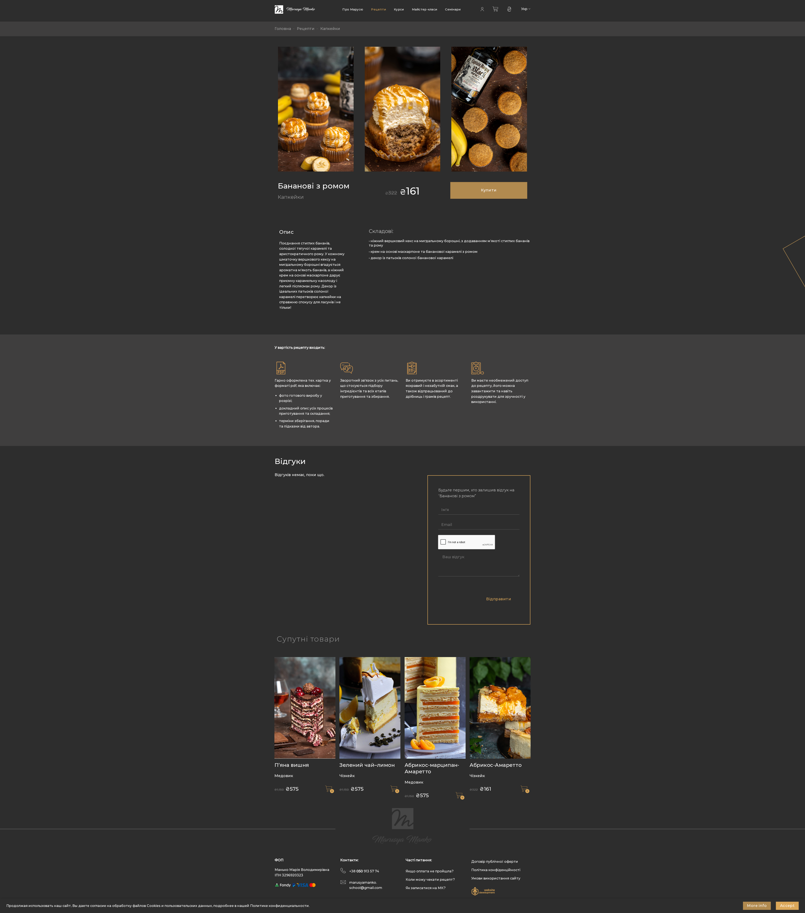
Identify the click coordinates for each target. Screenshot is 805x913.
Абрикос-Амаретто (496, 765)
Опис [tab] (286, 232)
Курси (399, 9)
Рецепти (378, 9)
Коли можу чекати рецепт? (430, 880)
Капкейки (330, 28)
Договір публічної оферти (494, 862)
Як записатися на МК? (426, 888)
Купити (488, 190)
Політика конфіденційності (495, 870)
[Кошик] (495, 9)
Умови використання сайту (495, 878)
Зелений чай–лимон (367, 765)
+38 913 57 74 (364, 871)
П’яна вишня (291, 765)
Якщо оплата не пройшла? (430, 871)
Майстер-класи (424, 9)
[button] (329, 789)
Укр (524, 9)
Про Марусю (352, 9)
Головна (283, 28)
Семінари (453, 9)
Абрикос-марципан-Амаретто (432, 768)
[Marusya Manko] (296, 9)
